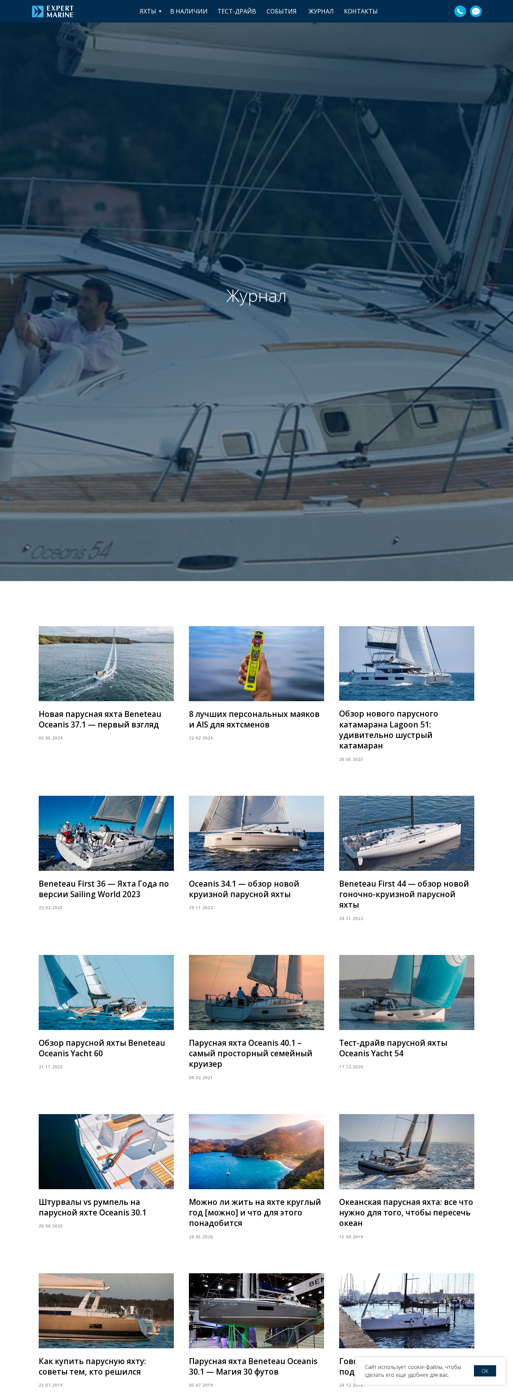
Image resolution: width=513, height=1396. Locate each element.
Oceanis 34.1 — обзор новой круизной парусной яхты (244, 888)
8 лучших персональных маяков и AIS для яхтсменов (254, 719)
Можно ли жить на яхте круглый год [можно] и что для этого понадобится (255, 1213)
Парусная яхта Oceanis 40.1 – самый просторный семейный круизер (250, 1053)
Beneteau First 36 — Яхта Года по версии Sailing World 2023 (104, 888)
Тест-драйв (236, 11)
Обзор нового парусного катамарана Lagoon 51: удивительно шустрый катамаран (388, 729)
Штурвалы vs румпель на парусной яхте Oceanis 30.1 (92, 1207)
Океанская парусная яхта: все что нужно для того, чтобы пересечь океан (406, 1213)
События (282, 11)
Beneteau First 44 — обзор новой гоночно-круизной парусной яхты (404, 894)
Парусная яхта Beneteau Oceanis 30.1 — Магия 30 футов (253, 1366)
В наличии (189, 11)
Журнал (321, 11)
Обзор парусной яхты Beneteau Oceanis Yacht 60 (102, 1048)
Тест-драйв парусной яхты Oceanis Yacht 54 (393, 1048)
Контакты (361, 11)
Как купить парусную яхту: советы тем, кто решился (92, 1366)
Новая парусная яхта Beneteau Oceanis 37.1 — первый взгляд (100, 719)
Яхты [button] (148, 11)
